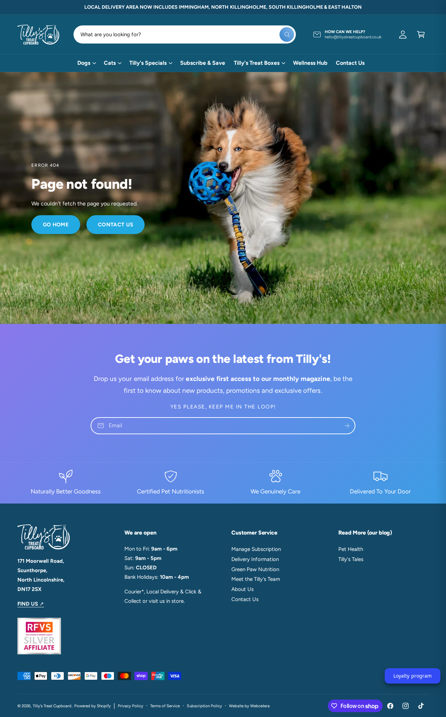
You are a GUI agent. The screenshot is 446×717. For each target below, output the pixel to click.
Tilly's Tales (350, 559)
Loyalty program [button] (412, 675)
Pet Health (350, 549)
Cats (110, 63)
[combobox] (185, 34)
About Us (242, 589)
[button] (421, 34)
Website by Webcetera (249, 705)
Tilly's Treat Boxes (256, 63)
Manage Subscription (256, 549)
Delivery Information (255, 559)
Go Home (56, 224)
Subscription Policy (204, 705)
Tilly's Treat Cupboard (52, 705)
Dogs (83, 63)
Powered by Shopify (92, 705)
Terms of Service (165, 705)
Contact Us (115, 224)
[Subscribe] (347, 425)
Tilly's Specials (148, 63)
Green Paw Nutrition (255, 569)
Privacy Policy (130, 705)
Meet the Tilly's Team (255, 579)
